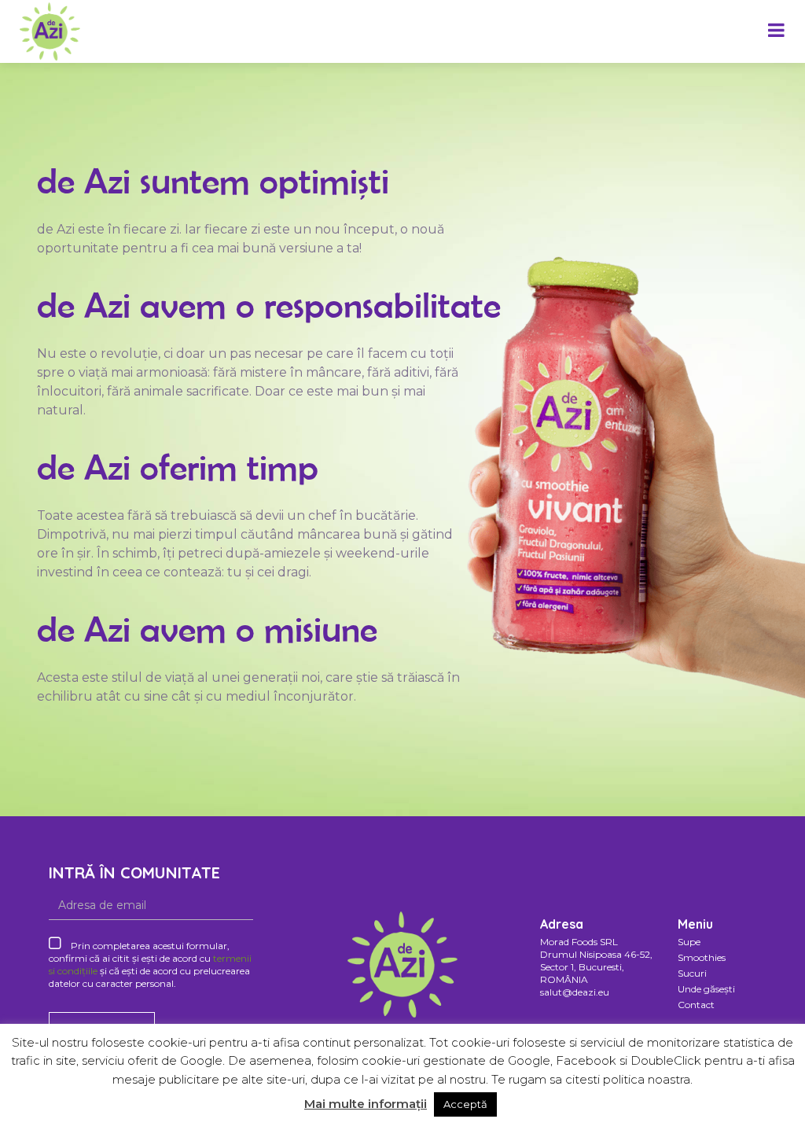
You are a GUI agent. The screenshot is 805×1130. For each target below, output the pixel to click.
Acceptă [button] (465, 1104)
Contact (696, 1004)
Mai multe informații (365, 1103)
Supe (689, 942)
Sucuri (692, 973)
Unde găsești (706, 989)
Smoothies (702, 957)
